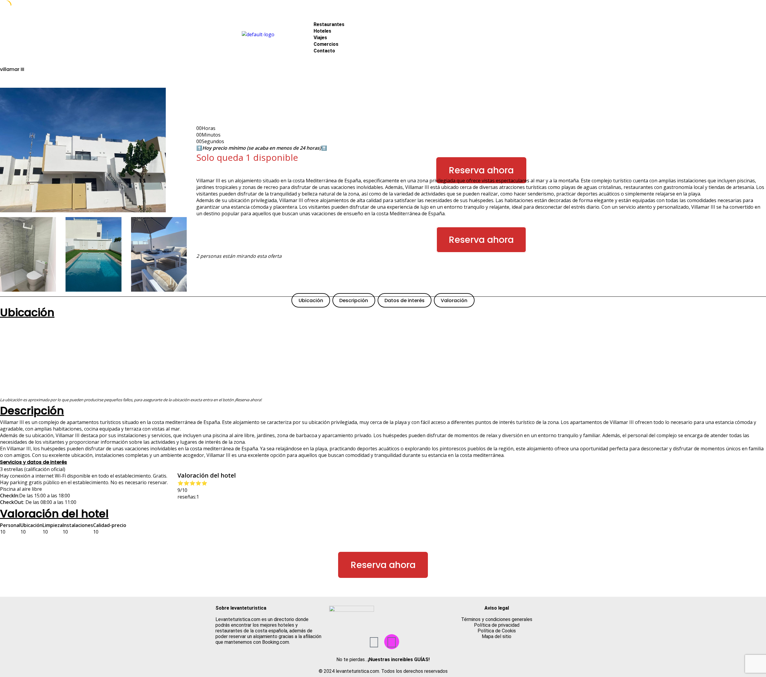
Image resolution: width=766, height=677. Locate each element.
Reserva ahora (481, 170)
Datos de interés (404, 300)
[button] (429, 17)
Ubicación (311, 300)
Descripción (353, 300)
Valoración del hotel (54, 513)
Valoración (454, 300)
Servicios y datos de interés (33, 462)
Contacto (324, 51)
